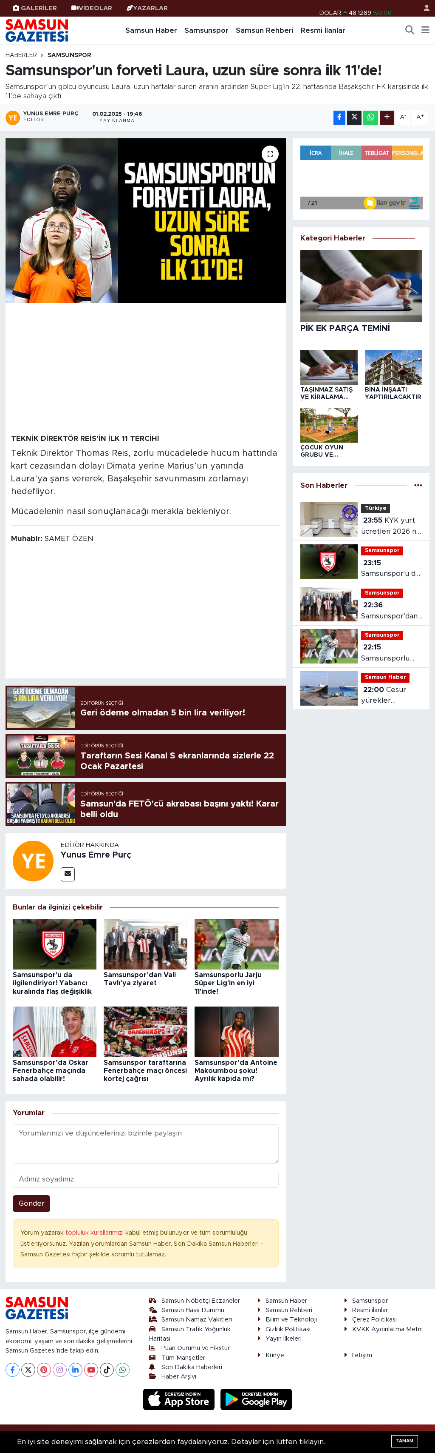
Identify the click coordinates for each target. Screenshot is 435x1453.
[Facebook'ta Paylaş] (339, 118)
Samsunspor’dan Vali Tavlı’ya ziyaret (389, 611)
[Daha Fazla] (387, 118)
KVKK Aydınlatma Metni (387, 1329)
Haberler (21, 55)
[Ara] (410, 30)
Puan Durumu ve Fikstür (195, 1348)
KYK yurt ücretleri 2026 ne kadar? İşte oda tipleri (391, 527)
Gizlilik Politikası (288, 1329)
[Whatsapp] (123, 1370)
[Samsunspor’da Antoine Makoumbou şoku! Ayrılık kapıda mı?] (236, 1031)
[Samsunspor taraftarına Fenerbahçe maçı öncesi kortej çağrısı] (145, 1031)
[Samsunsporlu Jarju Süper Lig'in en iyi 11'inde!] (236, 943)
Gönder (32, 1203)
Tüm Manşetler (183, 1358)
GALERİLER (39, 8)
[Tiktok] (107, 1370)
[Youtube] (91, 1370)
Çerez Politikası (374, 1319)
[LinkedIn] (75, 1370)
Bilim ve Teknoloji (291, 1319)
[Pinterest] (44, 1370)
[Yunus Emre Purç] (33, 860)
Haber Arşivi (178, 1376)
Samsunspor (206, 30)
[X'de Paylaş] (354, 118)
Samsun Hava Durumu (192, 1310)
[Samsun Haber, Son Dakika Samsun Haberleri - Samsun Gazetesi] (37, 30)
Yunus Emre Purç (96, 855)
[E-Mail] (68, 874)
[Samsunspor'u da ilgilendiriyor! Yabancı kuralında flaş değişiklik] (54, 943)
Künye (275, 1355)
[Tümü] (418, 485)
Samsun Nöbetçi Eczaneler (200, 1301)
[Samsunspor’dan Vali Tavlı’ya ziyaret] (145, 943)
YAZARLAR (150, 8)
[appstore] (180, 1399)
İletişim (362, 1355)
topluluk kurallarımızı (95, 1233)
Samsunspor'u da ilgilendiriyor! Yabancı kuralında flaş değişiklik (52, 983)
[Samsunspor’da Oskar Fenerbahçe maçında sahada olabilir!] (54, 1031)
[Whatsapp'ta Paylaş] (370, 118)
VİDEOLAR (95, 8)
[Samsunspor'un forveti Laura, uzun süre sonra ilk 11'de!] (146, 220)
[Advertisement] (146, 367)
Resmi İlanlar (323, 30)
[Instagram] (60, 1370)
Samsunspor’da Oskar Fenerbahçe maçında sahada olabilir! (50, 1070)
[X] (28, 1370)
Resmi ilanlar (370, 1310)
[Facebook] (13, 1370)
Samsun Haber (151, 30)
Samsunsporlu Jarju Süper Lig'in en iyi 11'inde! (228, 983)
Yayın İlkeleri (284, 1339)
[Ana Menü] (425, 30)
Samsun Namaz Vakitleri (196, 1319)
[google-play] (256, 1399)
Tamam (404, 1441)
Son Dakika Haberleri (191, 1367)
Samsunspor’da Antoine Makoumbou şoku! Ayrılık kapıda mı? (236, 1070)
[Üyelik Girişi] (423, 8)
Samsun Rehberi (265, 30)
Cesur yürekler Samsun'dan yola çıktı (389, 696)
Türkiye (376, 508)
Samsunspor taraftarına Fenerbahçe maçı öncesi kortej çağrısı (145, 1070)
